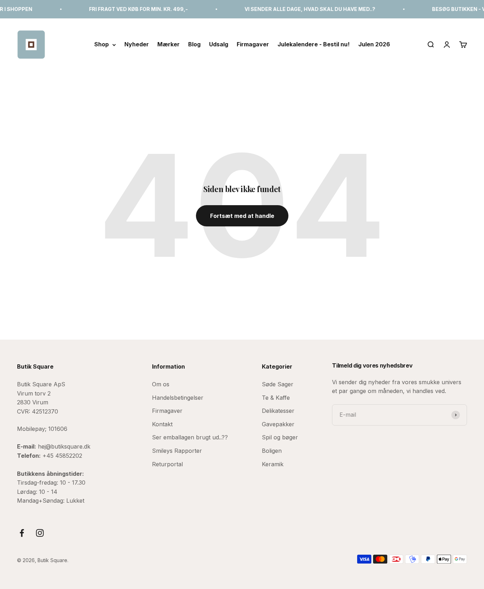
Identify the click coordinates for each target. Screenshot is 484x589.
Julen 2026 (374, 44)
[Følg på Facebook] (22, 533)
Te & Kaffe (276, 397)
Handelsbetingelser (177, 397)
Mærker (168, 44)
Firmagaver (253, 44)
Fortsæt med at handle (242, 215)
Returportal (167, 464)
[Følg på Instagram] (40, 533)
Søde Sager (277, 384)
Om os (160, 384)
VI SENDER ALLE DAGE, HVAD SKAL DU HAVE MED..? (301, 9)
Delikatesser (278, 410)
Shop (101, 44)
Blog (194, 44)
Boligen (272, 450)
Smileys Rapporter (177, 450)
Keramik (272, 464)
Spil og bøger (280, 437)
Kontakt (162, 424)
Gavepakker (278, 424)
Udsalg (218, 44)
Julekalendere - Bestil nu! (313, 44)
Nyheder (136, 44)
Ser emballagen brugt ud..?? (190, 437)
